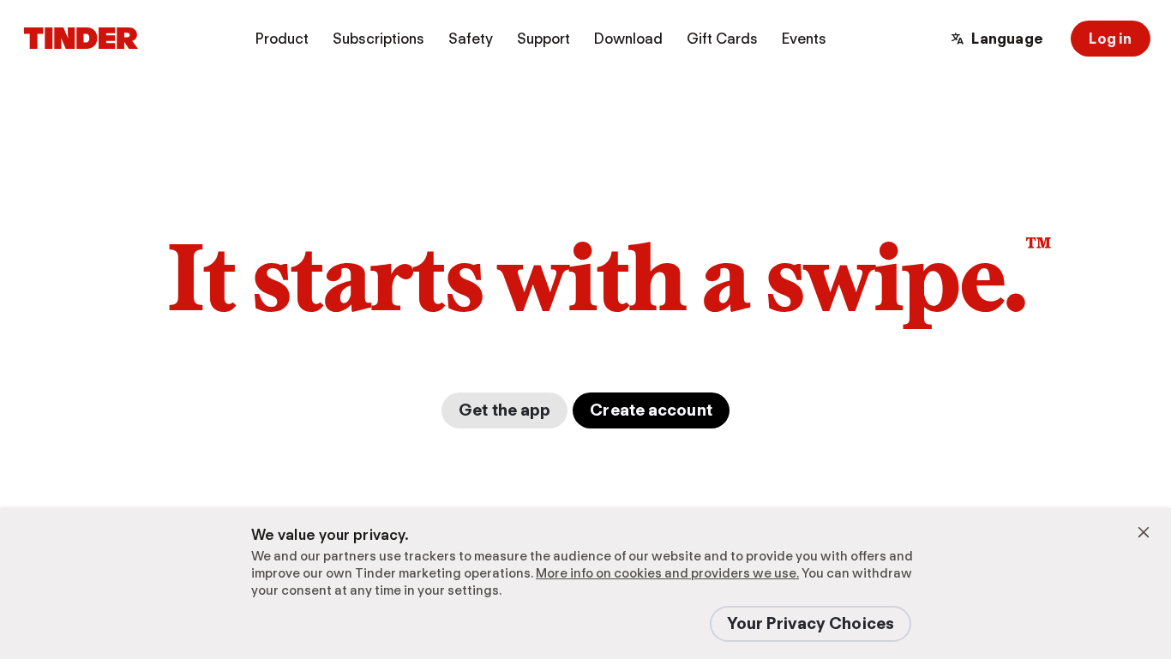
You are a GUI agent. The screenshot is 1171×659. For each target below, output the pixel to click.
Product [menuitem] (282, 38)
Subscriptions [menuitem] (378, 38)
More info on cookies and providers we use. (667, 573)
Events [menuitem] (804, 38)
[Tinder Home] (81, 38)
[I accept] (1143, 532)
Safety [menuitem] (470, 38)
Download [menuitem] (628, 38)
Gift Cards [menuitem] (722, 38)
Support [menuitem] (543, 38)
